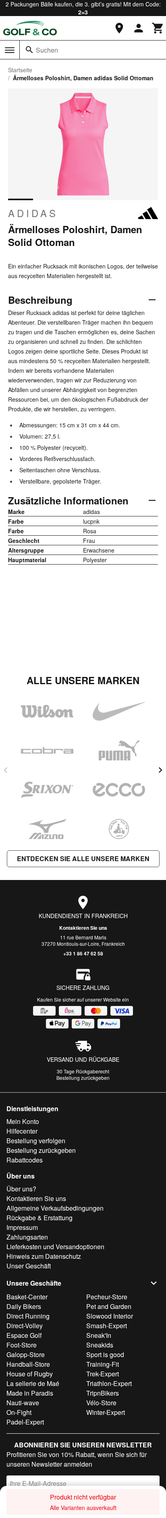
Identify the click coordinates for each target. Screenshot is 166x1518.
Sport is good (105, 1354)
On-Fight (18, 1412)
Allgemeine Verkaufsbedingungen (55, 1208)
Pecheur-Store (106, 1296)
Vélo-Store (101, 1402)
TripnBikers (102, 1393)
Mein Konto (22, 1121)
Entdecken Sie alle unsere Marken (83, 858)
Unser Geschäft (28, 1265)
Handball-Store (28, 1364)
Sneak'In (98, 1335)
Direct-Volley (24, 1325)
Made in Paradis (29, 1393)
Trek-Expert (102, 1373)
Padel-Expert (25, 1422)
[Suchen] (29, 50)
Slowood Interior (109, 1316)
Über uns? (21, 1188)
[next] (160, 770)
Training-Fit (102, 1364)
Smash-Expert (106, 1325)
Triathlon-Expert (109, 1383)
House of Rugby (29, 1373)
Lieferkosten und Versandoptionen (55, 1246)
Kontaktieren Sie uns (83, 928)
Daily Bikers (23, 1306)
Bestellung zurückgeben (83, 1077)
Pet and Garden (108, 1306)
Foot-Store (21, 1344)
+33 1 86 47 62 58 (83, 953)
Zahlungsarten (27, 1237)
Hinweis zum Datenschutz (43, 1256)
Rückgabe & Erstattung (39, 1217)
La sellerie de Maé (32, 1383)
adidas (33, 213)
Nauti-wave (22, 1402)
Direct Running (28, 1316)
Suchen (47, 50)
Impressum (22, 1227)
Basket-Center (27, 1296)
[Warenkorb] (157, 28)
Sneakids (99, 1344)
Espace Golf (24, 1335)
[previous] (5, 770)
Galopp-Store (25, 1354)
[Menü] (9, 50)
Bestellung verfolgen (35, 1140)
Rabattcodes (24, 1159)
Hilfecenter (21, 1131)
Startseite (20, 70)
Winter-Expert (105, 1412)
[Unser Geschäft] (119, 28)
